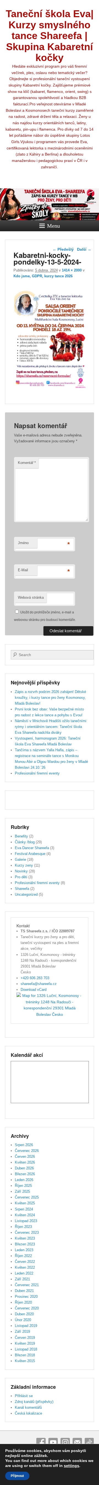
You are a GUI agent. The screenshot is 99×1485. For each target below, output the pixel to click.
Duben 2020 (24, 1314)
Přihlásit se (24, 1396)
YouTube (53, 1442)
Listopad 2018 (26, 1349)
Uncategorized (26, 894)
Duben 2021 (24, 1291)
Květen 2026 (25, 1162)
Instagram (65, 1442)
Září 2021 (22, 1279)
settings (71, 1465)
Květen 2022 (25, 1267)
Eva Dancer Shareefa (32, 848)
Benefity (21, 836)
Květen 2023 (25, 1238)
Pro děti (21, 877)
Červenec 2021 (27, 1285)
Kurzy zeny (24, 865)
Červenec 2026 (27, 1151)
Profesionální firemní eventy (37, 773)
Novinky (21, 871)
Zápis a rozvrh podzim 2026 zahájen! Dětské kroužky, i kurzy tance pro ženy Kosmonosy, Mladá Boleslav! (50, 697)
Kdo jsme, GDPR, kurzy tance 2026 (43, 276)
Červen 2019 (25, 1338)
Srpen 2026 (24, 1145)
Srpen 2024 (24, 1209)
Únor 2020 (23, 1320)
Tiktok (89, 1442)
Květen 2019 (25, 1343)
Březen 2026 (25, 1174)
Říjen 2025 (23, 1186)
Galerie (20, 859)
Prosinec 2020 (26, 1296)
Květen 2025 (25, 1203)
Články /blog (25, 842)
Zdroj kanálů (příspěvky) (34, 1402)
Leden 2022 (24, 1273)
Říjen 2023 (23, 1227)
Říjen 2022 (23, 1256)
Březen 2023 (25, 1244)
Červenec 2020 (27, 1308)
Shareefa (22, 889)
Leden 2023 (24, 1250)
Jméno (23, 543)
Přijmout (17, 1476)
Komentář (27, 463)
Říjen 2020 (23, 1302)
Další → (84, 249)
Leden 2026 (24, 1180)
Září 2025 (22, 1191)
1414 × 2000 (72, 270)
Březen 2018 (25, 1355)
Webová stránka (31, 597)
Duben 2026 (24, 1168)
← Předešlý (63, 249)
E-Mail (23, 570)
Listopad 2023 (26, 1221)
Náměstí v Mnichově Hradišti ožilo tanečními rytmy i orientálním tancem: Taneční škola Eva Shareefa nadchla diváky (50, 727)
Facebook (41, 1442)
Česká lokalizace (28, 1413)
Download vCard (33, 990)
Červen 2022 (25, 1262)
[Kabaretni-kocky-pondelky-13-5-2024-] (50, 391)
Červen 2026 (25, 1156)
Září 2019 (22, 1331)
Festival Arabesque (30, 854)
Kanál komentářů (28, 1407)
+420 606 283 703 (35, 978)
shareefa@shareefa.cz (39, 984)
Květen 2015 (25, 1361)
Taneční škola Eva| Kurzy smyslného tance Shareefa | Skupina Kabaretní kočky (50, 35)
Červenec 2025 (27, 1197)
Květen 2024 (25, 1215)
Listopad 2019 (26, 1326)
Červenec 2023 (27, 1232)
